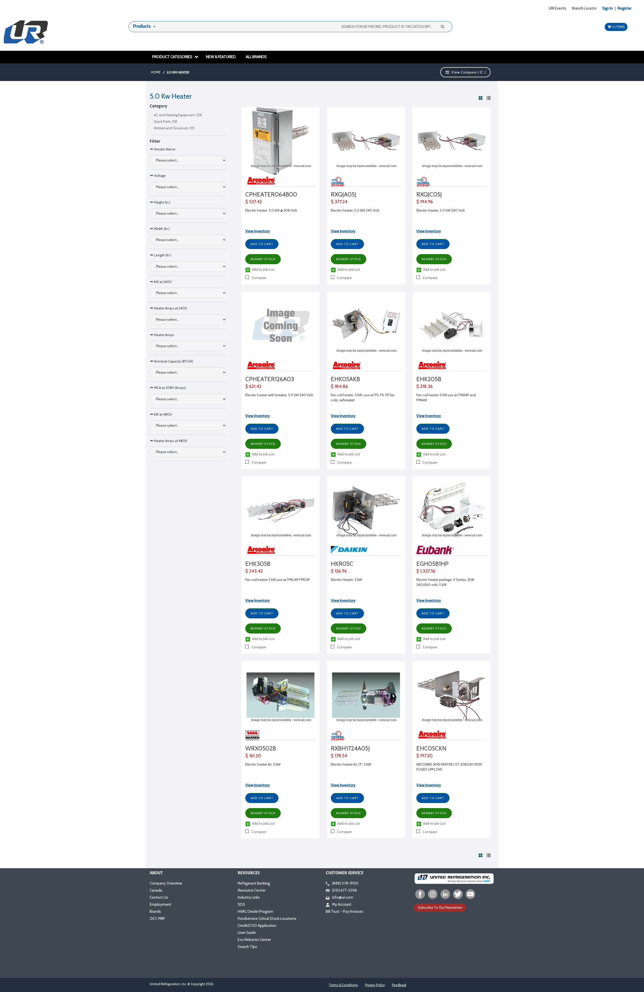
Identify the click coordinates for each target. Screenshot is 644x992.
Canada (156, 890)
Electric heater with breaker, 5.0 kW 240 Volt (279, 395)
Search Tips (247, 946)
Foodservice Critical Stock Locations (267, 918)
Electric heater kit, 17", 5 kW (351, 764)
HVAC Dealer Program (255, 911)
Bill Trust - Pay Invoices (344, 911)
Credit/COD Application (257, 925)
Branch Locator (584, 8)
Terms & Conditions (343, 985)
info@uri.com (342, 897)
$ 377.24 (339, 202)
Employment (160, 904)
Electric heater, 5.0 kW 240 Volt (355, 210)
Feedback (399, 985)
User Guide (247, 932)
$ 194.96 (424, 202)
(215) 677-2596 (344, 890)
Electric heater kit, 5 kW (262, 764)
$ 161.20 (253, 756)
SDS (241, 904)
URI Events (557, 8)
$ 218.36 (424, 386)
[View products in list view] (489, 98)
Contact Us (159, 897)
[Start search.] (442, 26)
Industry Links (249, 897)
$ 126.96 (339, 571)
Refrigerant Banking (254, 883)
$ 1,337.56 (425, 571)
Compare (258, 277)
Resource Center (251, 890)
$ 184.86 (339, 386)
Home (155, 72)
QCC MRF (157, 918)
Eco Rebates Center (254, 939)
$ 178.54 (339, 756)
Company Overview (166, 883)
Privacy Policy (375, 985)
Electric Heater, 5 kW (346, 579)
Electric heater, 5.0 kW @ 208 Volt (271, 210)
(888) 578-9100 (345, 883)
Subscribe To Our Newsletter (440, 907)
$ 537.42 (253, 202)
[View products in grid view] (481, 98)
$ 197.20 (424, 756)
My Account (341, 904)
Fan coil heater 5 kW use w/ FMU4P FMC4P (277, 579)
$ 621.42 (253, 386)
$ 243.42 (254, 571)
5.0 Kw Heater (178, 72)
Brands (155, 911)
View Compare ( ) (467, 72)
